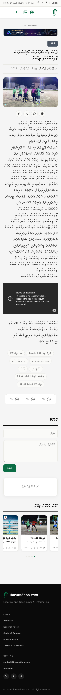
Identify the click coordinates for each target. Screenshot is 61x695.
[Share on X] (26, 113)
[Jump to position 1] (34, 557)
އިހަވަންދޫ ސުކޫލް (19, 361)
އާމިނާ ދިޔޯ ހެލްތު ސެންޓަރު (40, 353)
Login (55, 3)
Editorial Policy (11, 627)
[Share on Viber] (42, 113)
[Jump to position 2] (32, 556)
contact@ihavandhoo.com (16, 662)
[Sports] (32, 12)
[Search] (15, 12)
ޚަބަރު (52, 43)
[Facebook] (38, 3)
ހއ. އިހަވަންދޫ (16, 353)
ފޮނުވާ (9, 468)
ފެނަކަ (23, 369)
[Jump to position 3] (29, 556)
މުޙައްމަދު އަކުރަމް (46, 69)
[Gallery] (25, 12)
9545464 (8, 669)
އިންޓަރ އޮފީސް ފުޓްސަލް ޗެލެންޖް (30, 376)
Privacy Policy (10, 640)
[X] (42, 3)
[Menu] (6, 12)
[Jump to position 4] (26, 556)
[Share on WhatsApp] (34, 113)
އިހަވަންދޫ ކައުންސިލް (40, 361)
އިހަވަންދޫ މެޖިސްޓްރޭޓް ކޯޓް (30, 384)
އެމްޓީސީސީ (36, 369)
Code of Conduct (12, 633)
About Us (8, 621)
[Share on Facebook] (19, 113)
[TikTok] (46, 3)
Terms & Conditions (13, 646)
